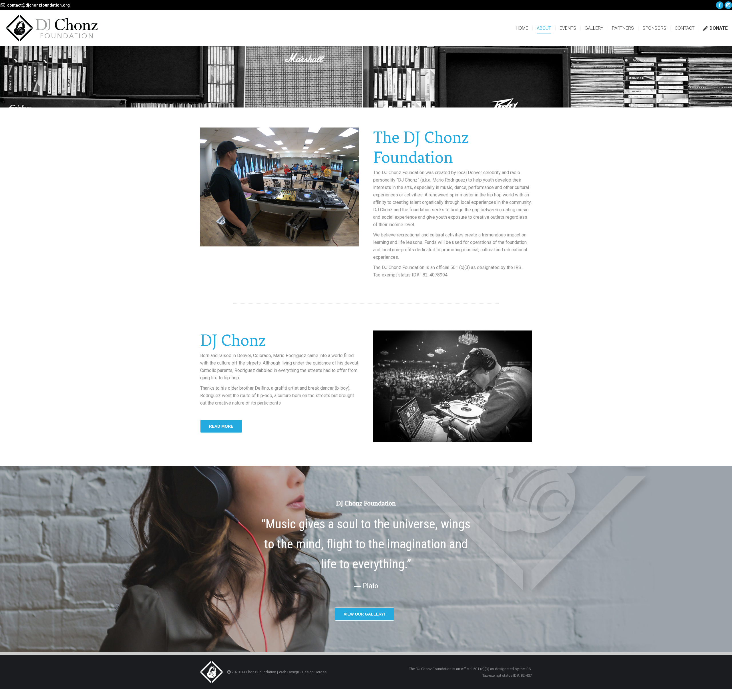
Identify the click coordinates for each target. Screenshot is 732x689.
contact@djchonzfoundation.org (38, 5)
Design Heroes (314, 672)
